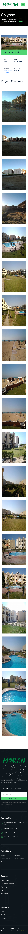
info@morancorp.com (11, 828)
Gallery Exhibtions (19, 859)
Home (4, 19)
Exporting (4, 887)
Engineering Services (7, 884)
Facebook (4, 912)
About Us (17, 855)
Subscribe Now (13, 798)
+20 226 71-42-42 (10, 833)
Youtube (3, 915)
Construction (12, 19)
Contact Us (4, 862)
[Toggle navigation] (23, 4)
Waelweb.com (23, 931)
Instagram (4, 918)
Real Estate (4, 893)
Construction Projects (9, 21)
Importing (4, 890)
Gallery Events (5, 859)
